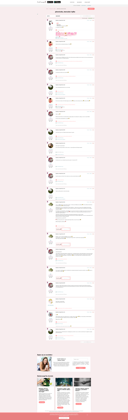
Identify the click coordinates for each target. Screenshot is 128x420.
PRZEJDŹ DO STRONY (64, 418)
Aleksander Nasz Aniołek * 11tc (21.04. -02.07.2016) (61, 37)
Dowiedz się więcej (66, 415)
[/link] (64, 94)
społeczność (87, 2)
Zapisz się (80, 367)
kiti (50, 26)
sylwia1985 (51, 149)
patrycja (50, 318)
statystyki (72, 2)
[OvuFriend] (41, 2)
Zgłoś (93, 20)
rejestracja (84, 5)
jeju (50, 208)
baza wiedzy (79, 2)
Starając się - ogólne (52, 8)
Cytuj (88, 20)
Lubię (90, 20)
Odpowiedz (91, 8)
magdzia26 (50, 47)
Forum (47, 8)
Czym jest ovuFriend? (76, 5)
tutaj (76, 365)
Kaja (50, 61)
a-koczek (50, 91)
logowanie (89, 5)
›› (93, 16)
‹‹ (80, 16)
